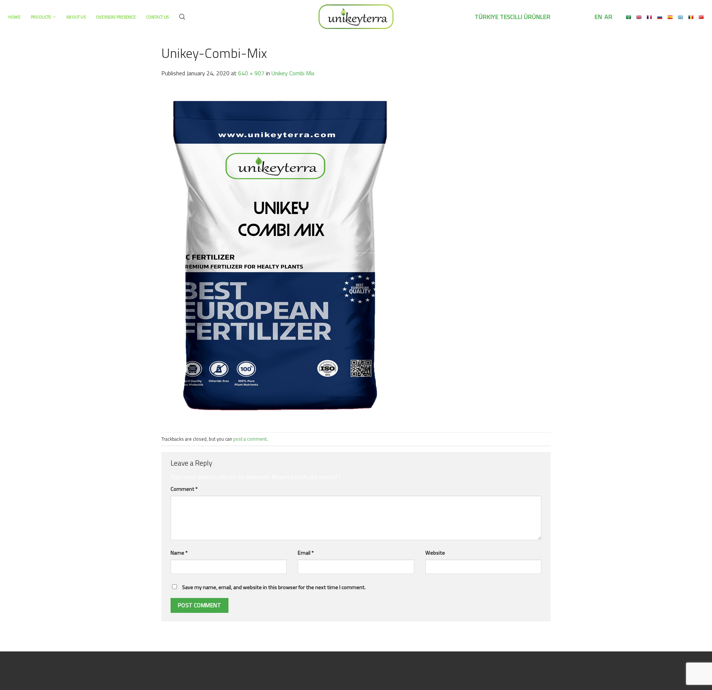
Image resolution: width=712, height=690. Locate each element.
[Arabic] (628, 17)
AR (607, 16)
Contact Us (157, 17)
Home (14, 17)
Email (306, 553)
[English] (639, 17)
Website (435, 553)
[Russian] (660, 17)
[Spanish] (670, 17)
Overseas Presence (116, 17)
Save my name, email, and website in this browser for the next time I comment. (274, 587)
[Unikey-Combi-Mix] (280, 254)
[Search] (182, 16)
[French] (649, 17)
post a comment (250, 439)
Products (41, 17)
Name (179, 553)
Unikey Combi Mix (292, 73)
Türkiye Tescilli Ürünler (512, 16)
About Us (76, 17)
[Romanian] (691, 17)
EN (597, 16)
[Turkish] (701, 17)
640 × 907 (251, 73)
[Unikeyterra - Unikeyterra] (356, 16)
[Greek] (680, 17)
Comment (184, 489)
